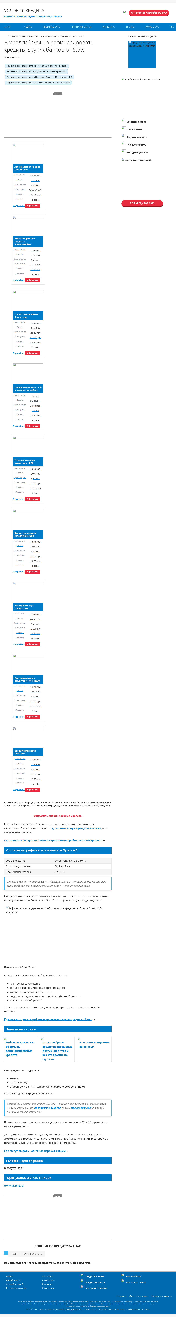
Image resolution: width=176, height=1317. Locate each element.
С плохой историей (14, 1284)
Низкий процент (13, 1280)
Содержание (142, 1296)
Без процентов (48, 1280)
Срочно (9, 1276)
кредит (14, 1254)
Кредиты (28, 26)
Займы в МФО (152, 26)
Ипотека (130, 26)
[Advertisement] (58, 117)
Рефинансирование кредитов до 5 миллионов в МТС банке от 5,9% (38, 82)
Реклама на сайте (124, 1296)
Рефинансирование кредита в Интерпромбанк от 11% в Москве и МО (39, 77)
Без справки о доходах (16, 1288)
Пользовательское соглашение (100, 1306)
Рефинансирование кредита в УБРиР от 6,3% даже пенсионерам (37, 65)
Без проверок (48, 1288)
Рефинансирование (81, 26)
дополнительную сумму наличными (76, 828)
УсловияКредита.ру (64, 1309)
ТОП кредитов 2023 (142, 203)
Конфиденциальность (161, 1296)
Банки (8, 26)
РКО (172, 26)
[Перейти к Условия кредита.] (6, 35)
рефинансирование (32, 1254)
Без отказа (46, 1284)
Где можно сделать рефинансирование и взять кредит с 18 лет (48, 1019)
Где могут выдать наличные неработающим (35, 1151)
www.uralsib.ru (14, 1185)
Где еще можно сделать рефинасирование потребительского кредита (53, 840)
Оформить (32, 205)
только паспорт (81, 1108)
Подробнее (19, 205)
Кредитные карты (51, 26)
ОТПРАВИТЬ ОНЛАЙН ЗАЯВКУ (149, 12)
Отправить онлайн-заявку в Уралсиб (58, 816)
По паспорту (47, 1276)
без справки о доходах (47, 1108)
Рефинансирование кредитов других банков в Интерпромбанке (37, 71)
